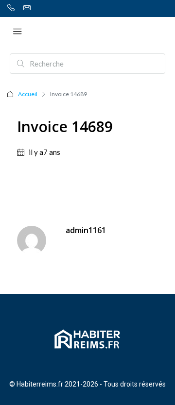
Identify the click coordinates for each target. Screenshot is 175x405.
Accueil (27, 94)
